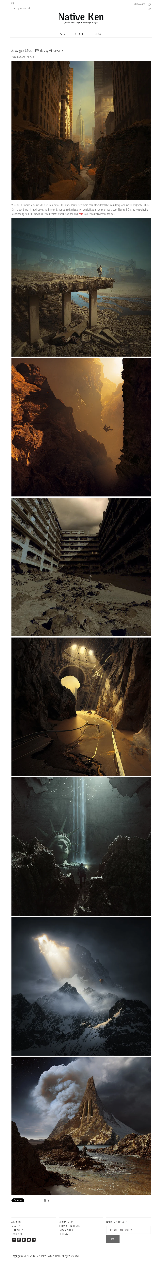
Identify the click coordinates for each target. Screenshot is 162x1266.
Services (15, 1226)
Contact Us (17, 1230)
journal (97, 33)
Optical (78, 33)
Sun (62, 33)
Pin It (46, 1200)
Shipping (63, 1234)
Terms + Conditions (69, 1226)
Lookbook (16, 1234)
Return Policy (66, 1222)
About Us (16, 1222)
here (81, 214)
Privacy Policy (66, 1230)
